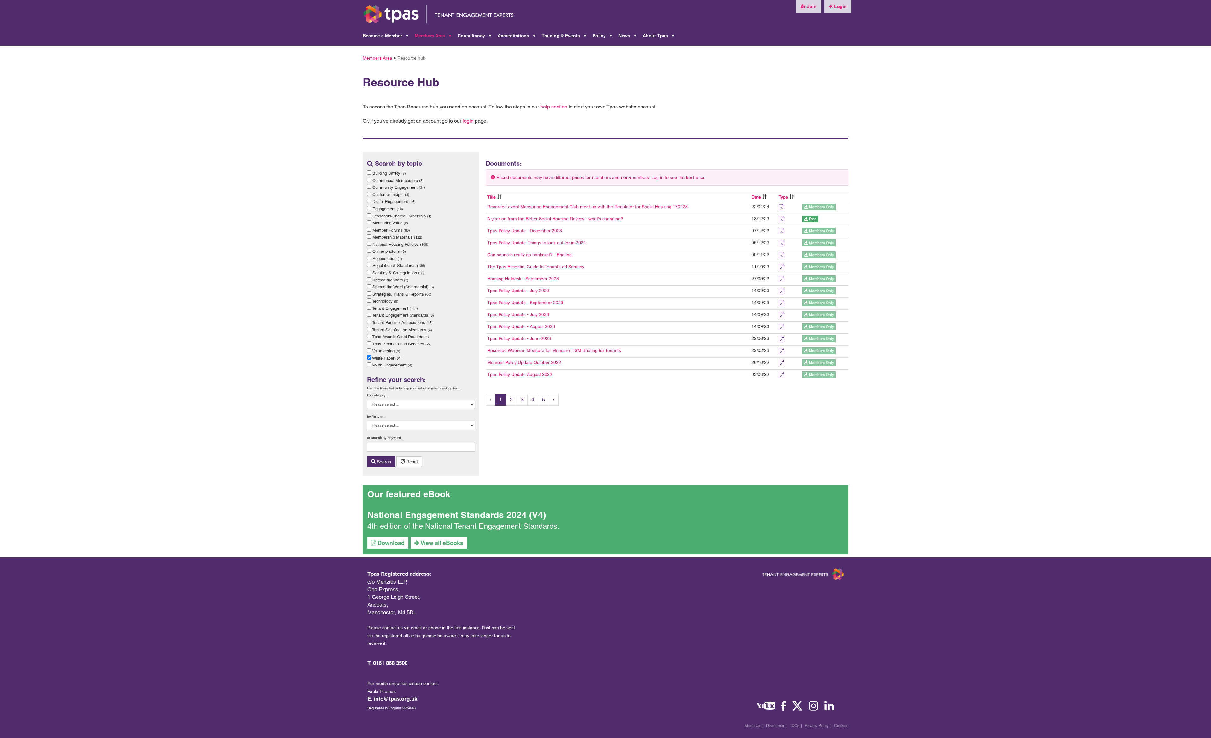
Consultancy (475, 37)
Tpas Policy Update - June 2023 (519, 338)
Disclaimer (775, 726)
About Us (752, 726)
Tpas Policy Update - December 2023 (524, 230)
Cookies (841, 726)
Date (756, 196)
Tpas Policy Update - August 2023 (521, 326)
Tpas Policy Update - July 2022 (518, 290)
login (468, 121)
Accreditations (517, 37)
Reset (411, 461)
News (628, 37)
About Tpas (659, 37)
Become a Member (386, 37)
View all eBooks (441, 542)
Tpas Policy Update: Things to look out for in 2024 (536, 242)
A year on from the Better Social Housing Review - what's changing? (555, 218)
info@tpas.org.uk (395, 698)
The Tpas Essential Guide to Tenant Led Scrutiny (535, 266)
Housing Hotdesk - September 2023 (523, 278)
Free (812, 219)
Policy (603, 37)
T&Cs (794, 726)
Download (390, 542)
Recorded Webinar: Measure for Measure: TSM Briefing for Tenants (554, 350)
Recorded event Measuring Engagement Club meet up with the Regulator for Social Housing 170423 (587, 206)
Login (840, 6)
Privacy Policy (816, 726)
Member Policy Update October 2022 (524, 362)
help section (553, 107)
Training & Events (565, 37)
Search (383, 461)
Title (491, 196)
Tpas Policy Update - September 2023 (525, 302)
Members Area (434, 37)
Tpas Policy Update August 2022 (519, 374)
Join (811, 6)
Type (783, 196)
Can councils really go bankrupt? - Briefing (529, 254)
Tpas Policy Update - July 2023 (518, 314)
